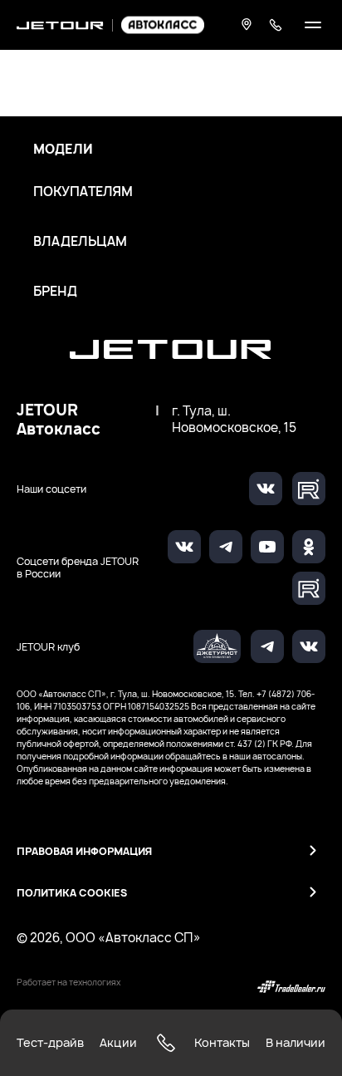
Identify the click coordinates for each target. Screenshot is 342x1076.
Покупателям (83, 192)
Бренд (55, 291)
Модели (63, 149)
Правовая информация (84, 851)
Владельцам (80, 241)
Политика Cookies (72, 893)
